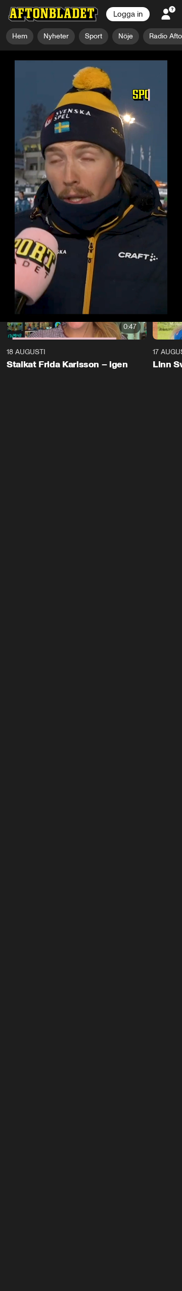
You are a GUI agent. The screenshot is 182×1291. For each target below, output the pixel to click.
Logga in (128, 14)
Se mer (145, 219)
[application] (91, 102)
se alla (160, 246)
